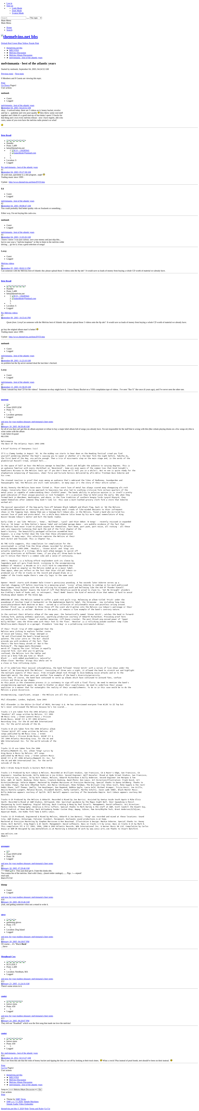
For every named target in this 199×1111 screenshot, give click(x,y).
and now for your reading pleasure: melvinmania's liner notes (27, 422)
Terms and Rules (36, 1108)
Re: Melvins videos (9, 313)
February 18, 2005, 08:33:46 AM (15, 902)
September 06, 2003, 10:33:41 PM (16, 318)
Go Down (5, 85)
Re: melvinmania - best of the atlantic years (19, 167)
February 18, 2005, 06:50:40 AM (15, 426)
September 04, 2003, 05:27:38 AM (16, 172)
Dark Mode (17, 10)
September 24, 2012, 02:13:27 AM (16, 1058)
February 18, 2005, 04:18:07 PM (15, 941)
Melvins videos (7, 263)
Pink (37, 43)
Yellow (25, 43)
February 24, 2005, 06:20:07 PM (15, 1021)
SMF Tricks (21, 1099)
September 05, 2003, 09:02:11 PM (15, 268)
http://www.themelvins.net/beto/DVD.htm (27, 182)
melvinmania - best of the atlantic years (17, 105)
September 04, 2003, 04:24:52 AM (16, 108)
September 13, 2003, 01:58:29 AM (16, 387)
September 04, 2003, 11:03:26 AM (16, 237)
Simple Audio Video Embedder (19, 1104)
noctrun (4, 399)
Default (4, 43)
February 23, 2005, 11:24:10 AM (15, 984)
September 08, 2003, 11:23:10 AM (16, 360)
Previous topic (7, 74)
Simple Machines (31, 1101)
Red (10, 43)
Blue (20, 43)
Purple (32, 43)
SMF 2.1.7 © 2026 (14, 1101)
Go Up (4, 1068)
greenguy (5, 846)
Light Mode (17, 8)
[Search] (28, 18)
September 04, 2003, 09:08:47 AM (16, 206)
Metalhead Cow (8, 956)
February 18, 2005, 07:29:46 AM (15, 868)
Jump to (4, 1089)
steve (3, 914)
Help (27, 1108)
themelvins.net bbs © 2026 (12, 1108)
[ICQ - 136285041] (20, 150)
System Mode (18, 13)
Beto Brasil (6, 135)
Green (15, 43)
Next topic (19, 74)
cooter (4, 996)
